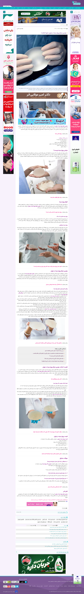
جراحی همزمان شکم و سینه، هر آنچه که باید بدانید (52, 454)
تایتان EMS (50, 522)
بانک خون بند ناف (57, 522)
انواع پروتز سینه (63, 141)
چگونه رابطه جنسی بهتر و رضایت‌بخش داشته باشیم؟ (58, 527)
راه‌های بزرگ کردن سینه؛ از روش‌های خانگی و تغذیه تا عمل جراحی (48, 343)
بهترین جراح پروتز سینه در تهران (60, 142)
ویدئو (29, 8)
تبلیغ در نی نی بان (40, 586)
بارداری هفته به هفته (71, 586)
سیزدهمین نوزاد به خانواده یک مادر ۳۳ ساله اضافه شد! (58, 531)
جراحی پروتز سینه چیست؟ (61, 139)
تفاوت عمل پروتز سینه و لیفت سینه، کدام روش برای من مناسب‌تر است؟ (48, 266)
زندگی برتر (34, 586)
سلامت (40, 8)
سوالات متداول (63, 147)
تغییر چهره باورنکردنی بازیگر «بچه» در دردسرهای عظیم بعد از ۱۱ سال (56, 538)
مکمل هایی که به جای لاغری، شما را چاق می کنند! (59, 533)
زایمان (54, 8)
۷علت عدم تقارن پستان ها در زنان (55, 487)
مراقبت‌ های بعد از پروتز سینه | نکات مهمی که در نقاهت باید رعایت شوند (47, 432)
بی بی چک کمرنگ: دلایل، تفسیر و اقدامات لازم (54, 350)
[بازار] (7, 582)
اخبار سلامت (23, 8)
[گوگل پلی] (15, 582)
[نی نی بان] (76, 3)
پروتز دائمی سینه (58, 134)
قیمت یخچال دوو (64, 522)
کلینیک (18, 8)
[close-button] (72, 575)
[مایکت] (23, 582)
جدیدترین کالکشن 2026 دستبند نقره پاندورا (33, 519)
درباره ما (62, 586)
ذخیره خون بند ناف (51, 519)
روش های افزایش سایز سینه (56, 197)
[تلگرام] (15, 587)
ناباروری (64, 8)
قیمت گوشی (44, 519)
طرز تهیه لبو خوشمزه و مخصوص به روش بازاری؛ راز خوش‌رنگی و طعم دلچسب (48, 353)
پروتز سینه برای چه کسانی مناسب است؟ (54, 212)
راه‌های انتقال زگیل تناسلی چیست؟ (56, 356)
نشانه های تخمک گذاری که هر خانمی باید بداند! (53, 358)
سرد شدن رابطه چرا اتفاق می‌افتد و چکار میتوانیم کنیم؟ (58, 529)
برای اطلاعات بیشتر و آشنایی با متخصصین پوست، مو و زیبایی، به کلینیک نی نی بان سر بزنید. (49, 500)
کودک (45, 8)
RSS (30, 586)
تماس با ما (57, 586)
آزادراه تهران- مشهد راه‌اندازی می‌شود (60, 548)
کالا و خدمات (12, 8)
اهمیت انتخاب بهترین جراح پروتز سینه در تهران (57, 144)
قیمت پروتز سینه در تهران (61, 145)
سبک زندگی (34, 8)
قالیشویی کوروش (21, 519)
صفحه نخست (77, 8)
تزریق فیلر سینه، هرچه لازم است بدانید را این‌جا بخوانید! (52, 361)
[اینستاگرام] (7, 587)
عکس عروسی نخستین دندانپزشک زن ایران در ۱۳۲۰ (58, 535)
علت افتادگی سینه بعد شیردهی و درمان (54, 284)
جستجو (65, 586)
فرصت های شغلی (52, 586)
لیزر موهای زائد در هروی (42, 522)
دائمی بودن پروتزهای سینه (56, 379)
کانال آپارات (46, 586)
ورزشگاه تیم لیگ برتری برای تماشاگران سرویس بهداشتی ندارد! (56, 546)
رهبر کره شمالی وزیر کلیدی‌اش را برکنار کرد (59, 544)
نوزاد (50, 8)
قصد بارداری (71, 8)
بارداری (59, 8)
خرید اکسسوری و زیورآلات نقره (62, 519)
